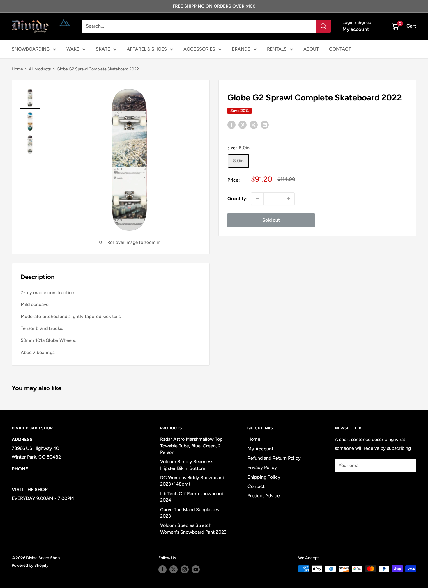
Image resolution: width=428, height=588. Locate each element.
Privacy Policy (262, 467)
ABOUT (311, 49)
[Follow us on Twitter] (173, 569)
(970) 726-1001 (28, 477)
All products (40, 69)
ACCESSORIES (199, 49)
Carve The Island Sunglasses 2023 (189, 513)
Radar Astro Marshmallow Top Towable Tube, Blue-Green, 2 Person (191, 445)
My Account (260, 449)
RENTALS (277, 49)
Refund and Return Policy (274, 458)
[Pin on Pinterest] (242, 124)
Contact (256, 486)
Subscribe (354, 483)
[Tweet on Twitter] (254, 124)
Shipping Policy (263, 477)
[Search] (323, 26)
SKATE (103, 49)
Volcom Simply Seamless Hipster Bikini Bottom (186, 465)
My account (355, 29)
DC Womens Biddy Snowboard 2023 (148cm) (192, 481)
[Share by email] (265, 124)
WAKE (72, 49)
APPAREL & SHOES (147, 49)
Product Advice (263, 495)
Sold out (271, 220)
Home (17, 69)
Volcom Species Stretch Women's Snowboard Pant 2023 (193, 528)
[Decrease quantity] (257, 199)
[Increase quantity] (288, 199)
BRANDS (241, 49)
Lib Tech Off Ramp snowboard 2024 (191, 497)
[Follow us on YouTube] (196, 569)
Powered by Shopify (30, 565)
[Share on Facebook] (231, 124)
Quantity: (237, 198)
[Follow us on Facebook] (162, 569)
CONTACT (340, 49)
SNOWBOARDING (31, 49)
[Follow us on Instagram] (185, 569)
